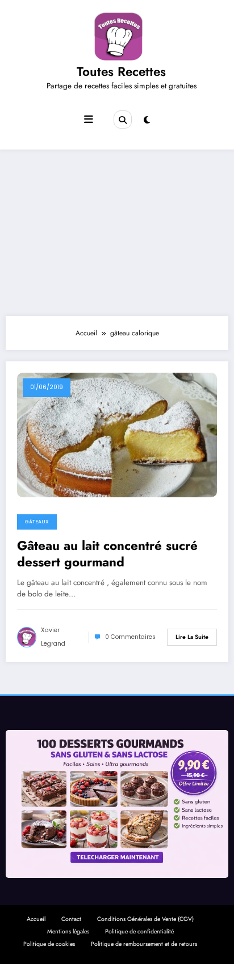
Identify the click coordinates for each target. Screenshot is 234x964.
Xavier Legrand (53, 637)
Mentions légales (68, 931)
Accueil (36, 919)
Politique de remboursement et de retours (144, 944)
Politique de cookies (49, 944)
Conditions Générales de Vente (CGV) (145, 919)
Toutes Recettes (121, 71)
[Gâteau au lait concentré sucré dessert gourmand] (117, 434)
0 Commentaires (130, 637)
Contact (71, 919)
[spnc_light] (147, 120)
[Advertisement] (117, 230)
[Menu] (88, 119)
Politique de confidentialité (139, 931)
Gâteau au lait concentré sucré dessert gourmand (107, 554)
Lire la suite (192, 637)
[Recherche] (123, 119)
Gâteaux (37, 521)
